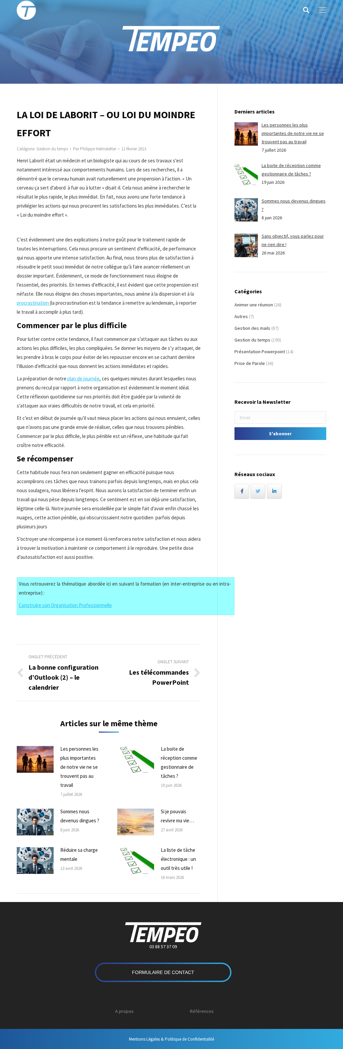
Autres (241, 316)
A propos (124, 1011)
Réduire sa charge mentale (79, 854)
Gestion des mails (252, 328)
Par (94, 149)
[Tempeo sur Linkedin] (274, 491)
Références (202, 1011)
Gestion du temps (52, 149)
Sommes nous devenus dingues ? (79, 816)
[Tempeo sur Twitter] (258, 491)
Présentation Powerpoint (259, 352)
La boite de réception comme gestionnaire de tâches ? (179, 762)
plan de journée (83, 378)
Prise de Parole (249, 363)
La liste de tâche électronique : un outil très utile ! (178, 859)
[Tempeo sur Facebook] (241, 491)
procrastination (33, 303)
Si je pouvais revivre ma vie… (177, 816)
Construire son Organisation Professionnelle (65, 605)
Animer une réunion (253, 305)
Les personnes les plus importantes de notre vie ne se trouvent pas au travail (79, 767)
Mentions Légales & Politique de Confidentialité (171, 1039)
